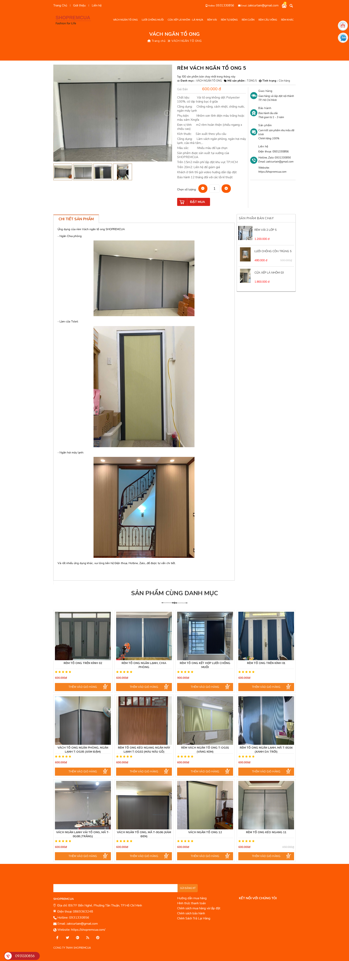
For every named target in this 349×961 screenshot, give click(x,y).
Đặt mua (197, 202)
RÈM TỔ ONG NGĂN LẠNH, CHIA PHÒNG (144, 665)
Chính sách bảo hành (191, 913)
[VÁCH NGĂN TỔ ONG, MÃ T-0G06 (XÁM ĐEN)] (144, 805)
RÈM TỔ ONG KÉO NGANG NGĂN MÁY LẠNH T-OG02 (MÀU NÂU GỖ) (144, 750)
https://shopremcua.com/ (88, 929)
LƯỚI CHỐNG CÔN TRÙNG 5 (272, 251)
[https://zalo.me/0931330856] (67, 938)
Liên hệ (97, 5)
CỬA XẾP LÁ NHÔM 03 (269, 273)
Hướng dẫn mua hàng (192, 898)
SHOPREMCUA (63, 899)
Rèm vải (212, 19)
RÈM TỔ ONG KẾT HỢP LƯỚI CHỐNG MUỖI (205, 665)
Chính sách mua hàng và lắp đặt (198, 908)
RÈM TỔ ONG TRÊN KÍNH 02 (83, 663)
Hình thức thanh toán (191, 903)
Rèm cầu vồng (268, 19)
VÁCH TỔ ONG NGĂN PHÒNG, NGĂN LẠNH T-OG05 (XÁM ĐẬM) (83, 750)
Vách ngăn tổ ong (125, 19)
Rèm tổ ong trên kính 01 (266, 663)
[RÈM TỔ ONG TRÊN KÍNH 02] (83, 636)
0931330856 (225, 5)
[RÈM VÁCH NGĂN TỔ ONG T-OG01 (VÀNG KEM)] (205, 720)
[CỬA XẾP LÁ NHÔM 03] (245, 276)
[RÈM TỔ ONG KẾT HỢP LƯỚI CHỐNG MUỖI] (205, 636)
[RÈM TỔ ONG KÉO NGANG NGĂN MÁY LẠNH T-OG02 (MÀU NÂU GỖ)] (144, 720)
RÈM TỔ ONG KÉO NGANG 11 (266, 832)
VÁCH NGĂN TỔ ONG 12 (205, 832)
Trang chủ (158, 41)
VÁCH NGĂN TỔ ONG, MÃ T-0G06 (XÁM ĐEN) (144, 834)
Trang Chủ (60, 5)
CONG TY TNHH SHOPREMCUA (72, 947)
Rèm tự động (229, 19)
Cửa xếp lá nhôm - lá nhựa (185, 19)
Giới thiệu (79, 5)
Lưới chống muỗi (153, 19)
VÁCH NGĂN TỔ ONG (186, 41)
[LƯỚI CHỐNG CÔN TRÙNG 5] (245, 254)
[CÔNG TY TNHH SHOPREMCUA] (74, 20)
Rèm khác (287, 19)
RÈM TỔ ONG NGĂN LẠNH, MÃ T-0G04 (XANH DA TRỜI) (266, 750)
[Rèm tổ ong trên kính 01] (266, 636)
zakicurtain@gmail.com (263, 5)
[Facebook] (57, 938)
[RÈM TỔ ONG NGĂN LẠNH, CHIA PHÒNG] (144, 636)
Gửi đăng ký (188, 888)
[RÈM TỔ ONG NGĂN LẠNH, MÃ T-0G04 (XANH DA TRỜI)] (266, 720)
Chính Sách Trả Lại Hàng (193, 918)
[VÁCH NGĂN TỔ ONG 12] (205, 805)
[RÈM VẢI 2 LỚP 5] (245, 233)
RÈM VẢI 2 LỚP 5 (265, 230)
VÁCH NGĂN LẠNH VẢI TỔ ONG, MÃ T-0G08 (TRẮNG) (82, 834)
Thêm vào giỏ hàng (83, 687)
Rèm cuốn (248, 19)
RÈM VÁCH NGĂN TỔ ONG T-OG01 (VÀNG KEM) (205, 750)
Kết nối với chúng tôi (258, 898)
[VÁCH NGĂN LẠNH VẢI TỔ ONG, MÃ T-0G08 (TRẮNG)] (83, 805)
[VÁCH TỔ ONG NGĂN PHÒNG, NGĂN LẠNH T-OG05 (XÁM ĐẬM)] (83, 720)
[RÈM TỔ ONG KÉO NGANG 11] (266, 805)
